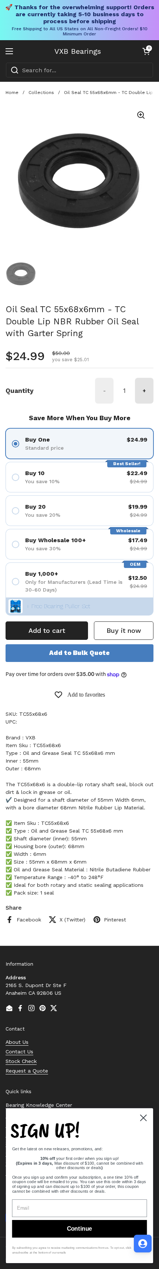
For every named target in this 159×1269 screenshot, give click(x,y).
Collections (41, 92)
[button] (146, 51)
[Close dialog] (143, 1118)
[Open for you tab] (143, 1243)
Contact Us (19, 1051)
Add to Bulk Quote (79, 652)
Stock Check (21, 1061)
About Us (17, 1042)
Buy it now (123, 630)
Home (12, 92)
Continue (79, 1229)
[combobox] (79, 70)
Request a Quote (27, 1071)
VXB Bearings (77, 51)
